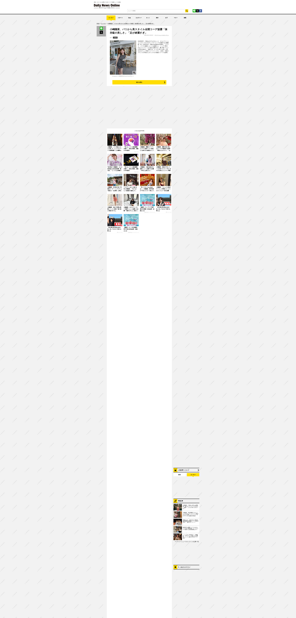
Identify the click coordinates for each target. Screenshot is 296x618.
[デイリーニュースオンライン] (107, 5)
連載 (185, 17)
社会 (129, 17)
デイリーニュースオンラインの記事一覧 (187, 541)
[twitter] (197, 10)
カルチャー (139, 17)
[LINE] (194, 10)
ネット (148, 17)
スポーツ (120, 17)
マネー (176, 17)
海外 (157, 17)
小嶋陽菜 (115, 37)
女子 (166, 17)
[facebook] (200, 10)
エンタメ (111, 17)
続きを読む (139, 82)
